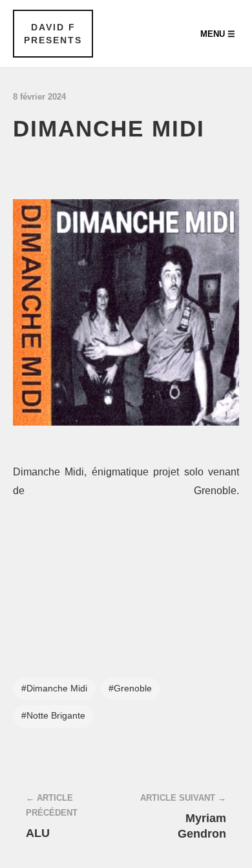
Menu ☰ (217, 34)
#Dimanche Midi (54, 688)
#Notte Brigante (53, 716)
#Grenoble (130, 688)
